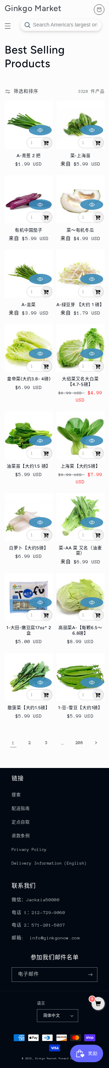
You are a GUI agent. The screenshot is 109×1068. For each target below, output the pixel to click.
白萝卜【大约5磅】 (29, 548)
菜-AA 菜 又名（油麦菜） (80, 550)
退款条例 (21, 835)
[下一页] (95, 743)
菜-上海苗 (80, 155)
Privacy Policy (29, 849)
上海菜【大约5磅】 (80, 466)
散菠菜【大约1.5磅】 (29, 707)
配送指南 (21, 808)
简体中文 (51, 1015)
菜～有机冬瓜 (80, 230)
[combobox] (60, 25)
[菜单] (7, 26)
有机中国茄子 (28, 230)
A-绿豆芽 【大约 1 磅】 (80, 304)
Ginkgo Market (46, 1058)
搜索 (16, 794)
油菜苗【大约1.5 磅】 (29, 466)
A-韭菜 (29, 304)
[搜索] (27, 25)
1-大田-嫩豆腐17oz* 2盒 (28, 630)
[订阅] (90, 974)
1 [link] (13, 742)
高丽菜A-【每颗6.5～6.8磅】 (80, 630)
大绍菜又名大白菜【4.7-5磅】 (80, 381)
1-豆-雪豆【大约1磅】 (80, 707)
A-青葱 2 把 (29, 155)
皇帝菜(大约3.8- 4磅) (29, 379)
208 (79, 742)
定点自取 (21, 822)
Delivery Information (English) (49, 863)
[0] (98, 1004)
